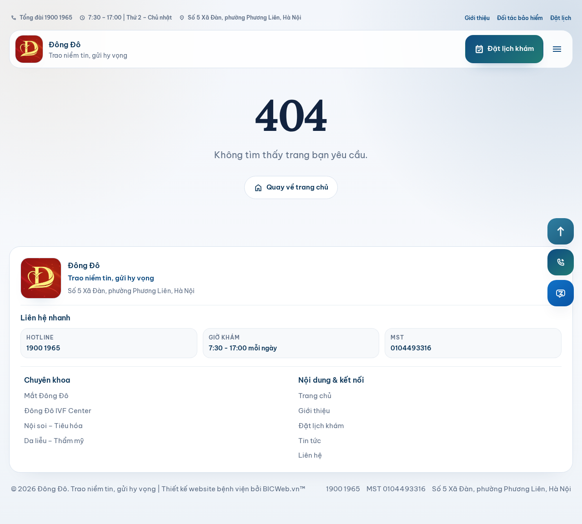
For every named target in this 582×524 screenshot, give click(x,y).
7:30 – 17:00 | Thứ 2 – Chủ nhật (126, 17)
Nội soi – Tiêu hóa (53, 425)
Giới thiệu (477, 18)
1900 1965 (43, 348)
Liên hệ (310, 455)
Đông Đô (52, 488)
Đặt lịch (560, 18)
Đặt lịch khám (321, 425)
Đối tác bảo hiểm (520, 18)
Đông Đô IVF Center (57, 410)
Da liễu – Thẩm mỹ (54, 440)
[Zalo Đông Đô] (560, 293)
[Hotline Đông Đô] (560, 262)
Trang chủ (314, 395)
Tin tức (309, 440)
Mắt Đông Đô (46, 395)
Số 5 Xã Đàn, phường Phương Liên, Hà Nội (240, 17)
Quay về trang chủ (291, 187)
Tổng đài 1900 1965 (41, 17)
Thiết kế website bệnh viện (205, 488)
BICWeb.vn (281, 488)
